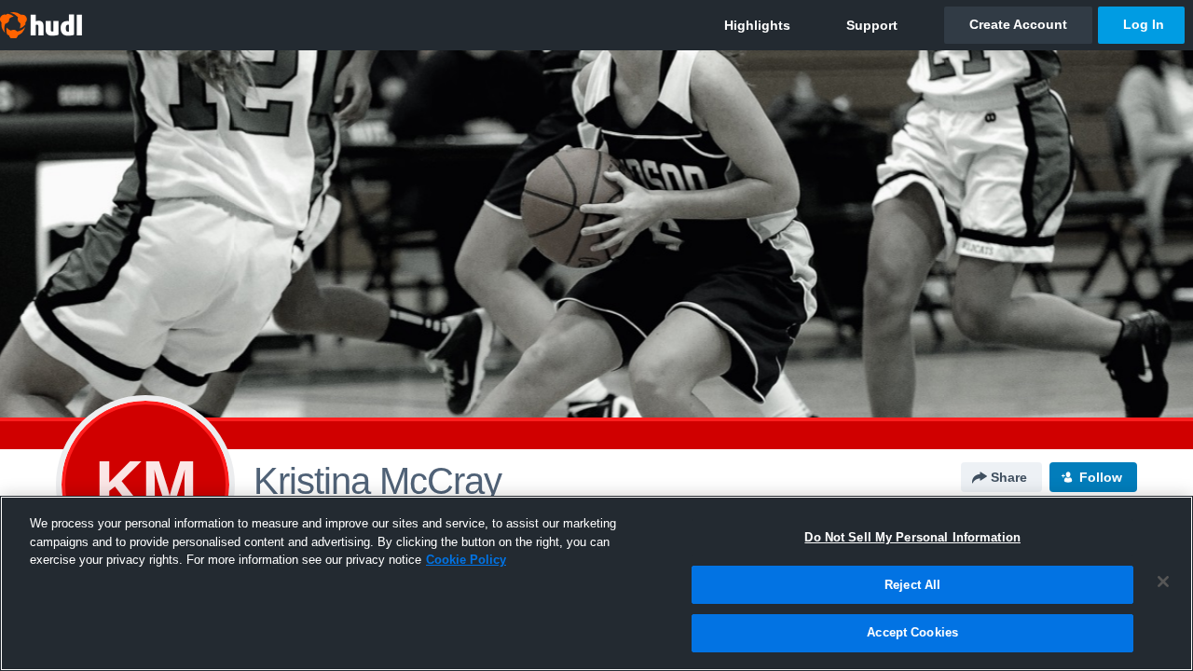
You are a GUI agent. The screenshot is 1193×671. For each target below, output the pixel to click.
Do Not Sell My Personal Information (912, 537)
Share (1009, 477)
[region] (596, 583)
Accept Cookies (912, 632)
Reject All (912, 585)
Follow (1100, 477)
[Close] (1163, 581)
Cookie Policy (466, 560)
